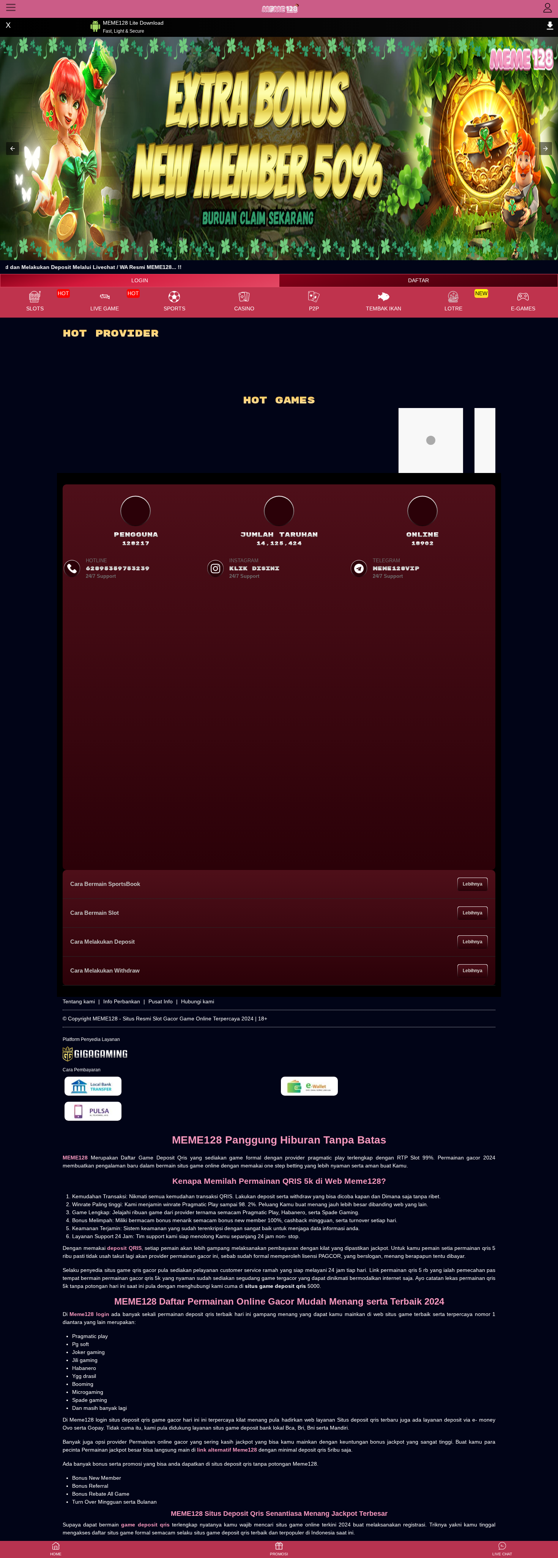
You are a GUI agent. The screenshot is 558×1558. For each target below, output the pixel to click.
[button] (12, 148)
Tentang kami (79, 1001)
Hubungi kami (197, 1001)
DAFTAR (418, 280)
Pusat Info (160, 1001)
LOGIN (139, 280)
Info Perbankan (121, 1001)
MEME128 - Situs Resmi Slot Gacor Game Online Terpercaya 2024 (173, 1018)
